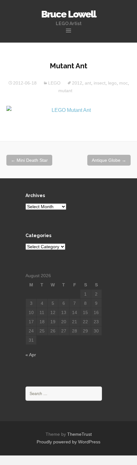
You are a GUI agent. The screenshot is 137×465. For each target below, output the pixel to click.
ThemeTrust (79, 434)
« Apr (30, 354)
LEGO (54, 82)
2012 (77, 82)
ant (88, 82)
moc (123, 82)
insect (99, 82)
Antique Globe (109, 160)
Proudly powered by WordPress (68, 441)
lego (112, 82)
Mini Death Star (29, 160)
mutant (65, 90)
